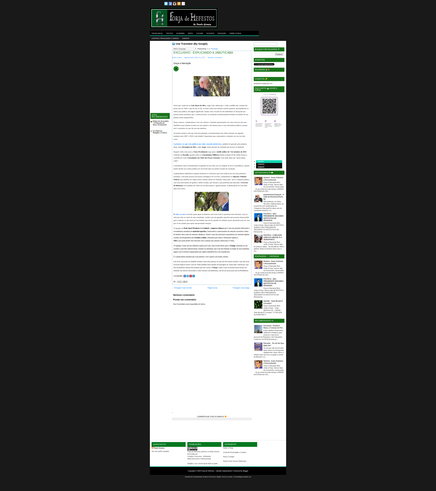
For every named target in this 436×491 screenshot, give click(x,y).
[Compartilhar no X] (182, 282)
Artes (190, 33)
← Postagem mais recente (182, 288)
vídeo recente (180, 214)
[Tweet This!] (188, 276)
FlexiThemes (212, 476)
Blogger (245, 471)
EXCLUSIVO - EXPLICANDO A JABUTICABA (203, 52)
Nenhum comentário (215, 57)
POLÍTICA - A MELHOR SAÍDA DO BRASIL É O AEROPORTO (272, 237)
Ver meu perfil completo (160, 451)
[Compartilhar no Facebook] (184, 282)
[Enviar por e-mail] (178, 282)
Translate (214, 49)
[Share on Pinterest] (191, 276)
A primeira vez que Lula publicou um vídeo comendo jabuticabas (197, 144)
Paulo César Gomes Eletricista (234, 461)
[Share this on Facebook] (185, 276)
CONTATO (261, 164)
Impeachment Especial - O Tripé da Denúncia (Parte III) (273, 197)
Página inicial (212, 288)
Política (169, 33)
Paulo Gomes (159, 448)
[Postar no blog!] (180, 282)
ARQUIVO (261, 167)
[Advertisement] (259, 11)
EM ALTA (261, 161)
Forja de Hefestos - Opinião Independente (216, 471)
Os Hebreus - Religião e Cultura (160, 132)
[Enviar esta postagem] (174, 281)
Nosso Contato (228, 457)
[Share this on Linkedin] (193, 276)
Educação (222, 33)
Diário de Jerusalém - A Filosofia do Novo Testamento (161, 123)
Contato (185, 38)
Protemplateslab (197, 476)
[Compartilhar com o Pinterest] (186, 282)
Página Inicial (157, 33)
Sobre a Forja (235, 33)
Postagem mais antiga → (242, 288)
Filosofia (210, 33)
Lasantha (230, 476)
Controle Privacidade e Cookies (165, 38)
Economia (180, 33)
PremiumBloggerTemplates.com (242, 476)
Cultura (199, 33)
